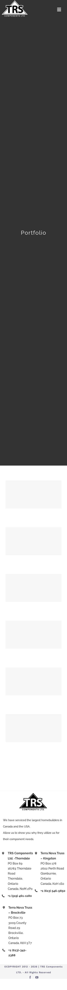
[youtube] (36, 977)
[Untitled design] (15, 1)
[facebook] (30, 977)
